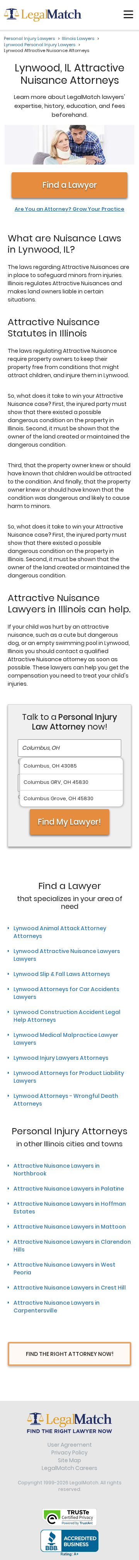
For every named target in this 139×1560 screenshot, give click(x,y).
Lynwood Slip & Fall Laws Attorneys (62, 974)
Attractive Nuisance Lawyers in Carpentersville (57, 1306)
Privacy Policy (69, 1452)
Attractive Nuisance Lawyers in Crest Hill (70, 1287)
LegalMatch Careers (69, 1468)
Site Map (69, 1460)
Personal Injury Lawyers (29, 38)
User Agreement (69, 1445)
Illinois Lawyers (78, 38)
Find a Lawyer (69, 185)
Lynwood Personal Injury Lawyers (39, 45)
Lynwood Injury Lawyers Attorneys (61, 1058)
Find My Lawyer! (69, 821)
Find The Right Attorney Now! (70, 1354)
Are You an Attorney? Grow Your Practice (69, 209)
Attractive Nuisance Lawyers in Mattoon (70, 1227)
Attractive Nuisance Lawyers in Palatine (69, 1189)
